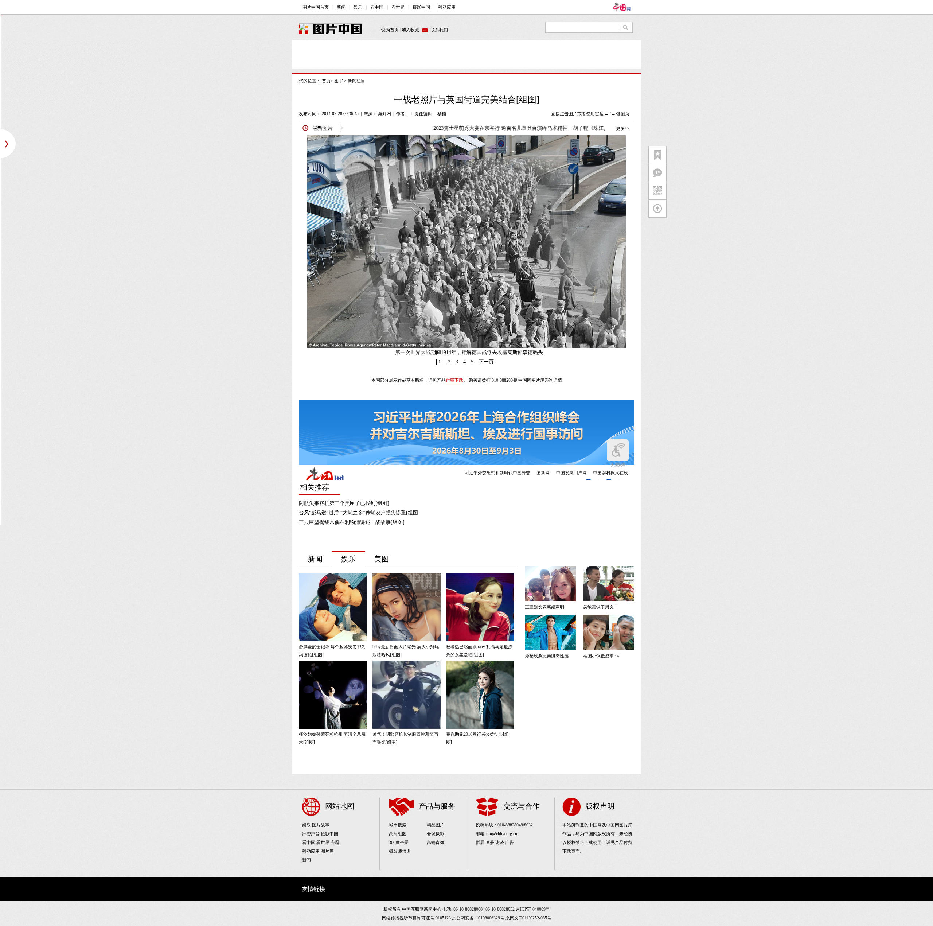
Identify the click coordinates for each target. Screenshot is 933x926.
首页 (326, 80)
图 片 (339, 80)
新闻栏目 (356, 80)
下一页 (486, 362)
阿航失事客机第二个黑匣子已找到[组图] (344, 503)
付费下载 (454, 380)
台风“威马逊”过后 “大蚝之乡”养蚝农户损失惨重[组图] (359, 512)
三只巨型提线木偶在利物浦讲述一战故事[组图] (352, 522)
